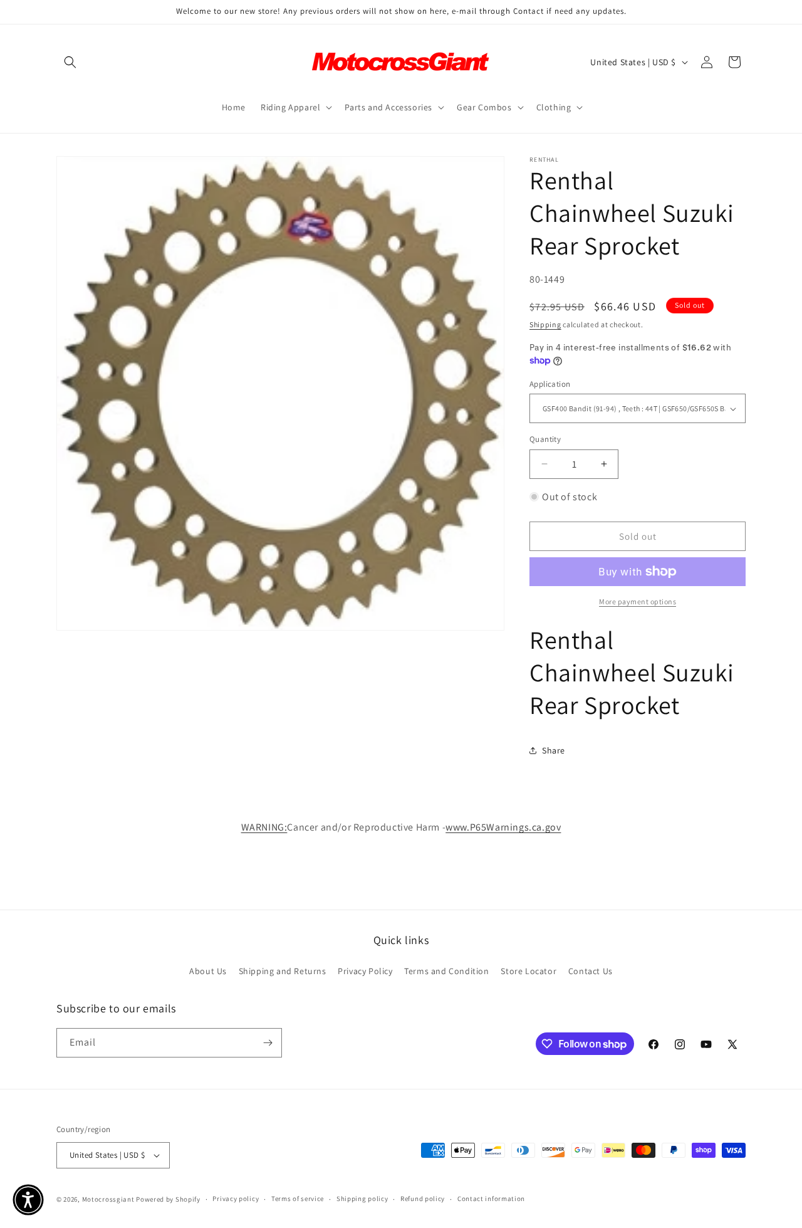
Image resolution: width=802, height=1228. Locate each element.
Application (549, 384)
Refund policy (422, 1198)
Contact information (491, 1198)
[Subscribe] (267, 1042)
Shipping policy (362, 1198)
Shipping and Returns (282, 971)
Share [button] (553, 750)
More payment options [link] (637, 601)
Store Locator (528, 971)
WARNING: (264, 827)
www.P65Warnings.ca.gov (503, 827)
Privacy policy (235, 1198)
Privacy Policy (365, 971)
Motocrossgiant (108, 1199)
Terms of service (297, 1198)
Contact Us (590, 971)
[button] (70, 62)
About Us (208, 971)
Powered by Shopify (168, 1199)
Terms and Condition (446, 971)
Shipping (545, 324)
